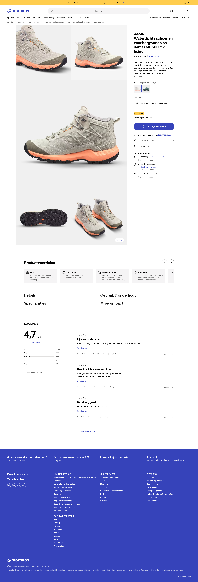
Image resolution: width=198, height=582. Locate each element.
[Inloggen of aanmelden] (182, 11)
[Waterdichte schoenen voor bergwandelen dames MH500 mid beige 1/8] (99, 52)
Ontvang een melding (156, 126)
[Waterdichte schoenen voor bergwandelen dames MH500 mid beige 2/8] (44, 52)
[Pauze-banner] (185, 3)
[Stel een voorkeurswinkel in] (171, 11)
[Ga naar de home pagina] (18, 11)
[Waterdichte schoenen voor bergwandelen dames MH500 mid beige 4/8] (44, 217)
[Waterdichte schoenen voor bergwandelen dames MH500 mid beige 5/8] (99, 217)
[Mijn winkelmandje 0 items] (188, 11)
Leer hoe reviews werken (33, 372)
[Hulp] (177, 11)
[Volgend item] (171, 262)
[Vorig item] (164, 262)
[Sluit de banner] (189, 3)
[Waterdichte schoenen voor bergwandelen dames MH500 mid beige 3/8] (71, 135)
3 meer (119, 240)
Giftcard (185, 18)
